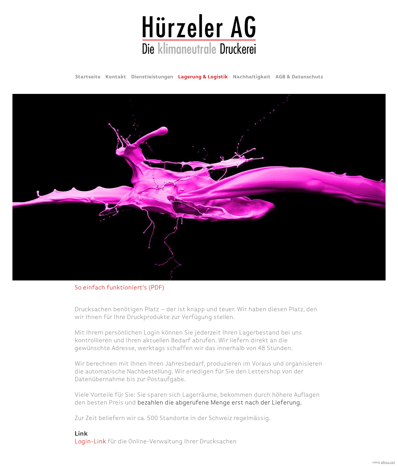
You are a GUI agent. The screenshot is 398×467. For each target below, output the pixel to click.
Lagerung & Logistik (203, 77)
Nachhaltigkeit (252, 77)
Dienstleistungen (152, 77)
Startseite (87, 77)
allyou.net (388, 462)
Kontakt (115, 77)
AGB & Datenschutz (299, 77)
